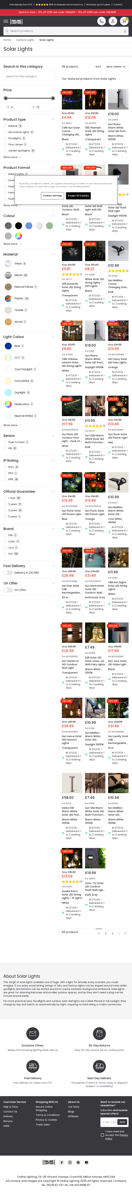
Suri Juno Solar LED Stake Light (117, 662)
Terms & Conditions (48, 1115)
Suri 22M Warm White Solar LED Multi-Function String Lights (94, 440)
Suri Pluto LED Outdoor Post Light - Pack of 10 (71, 439)
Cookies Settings (52, 195)
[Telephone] (101, 21)
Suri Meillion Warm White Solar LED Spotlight (115, 512)
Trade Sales (43, 1124)
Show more (10, 157)
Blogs (71, 1111)
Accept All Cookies (78, 195)
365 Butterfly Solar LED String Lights (71, 287)
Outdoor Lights (25, 40)
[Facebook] (62, 1162)
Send (122, 1121)
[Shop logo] (16, 21)
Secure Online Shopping (44, 1108)
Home (7, 40)
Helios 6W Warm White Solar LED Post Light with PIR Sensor (70, 814)
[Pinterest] (78, 1162)
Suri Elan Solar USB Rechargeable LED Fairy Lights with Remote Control (71, 594)
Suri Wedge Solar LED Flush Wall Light (117, 207)
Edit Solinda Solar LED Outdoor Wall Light (70, 208)
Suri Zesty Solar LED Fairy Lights (117, 360)
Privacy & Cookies (46, 1120)
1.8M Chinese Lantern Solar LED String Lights (72, 362)
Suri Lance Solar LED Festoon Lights (72, 740)
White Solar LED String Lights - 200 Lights (94, 282)
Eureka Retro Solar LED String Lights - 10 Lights (72, 894)
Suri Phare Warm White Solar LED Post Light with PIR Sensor (116, 131)
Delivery (8, 1116)
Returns (8, 1121)
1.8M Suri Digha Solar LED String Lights (117, 586)
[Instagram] (70, 1162)
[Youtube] (86, 1162)
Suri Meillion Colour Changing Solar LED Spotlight (118, 285)
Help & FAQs (10, 1106)
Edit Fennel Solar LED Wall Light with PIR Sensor (93, 208)
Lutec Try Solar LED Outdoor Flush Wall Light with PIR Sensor (94, 888)
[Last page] (125, 933)
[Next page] (119, 933)
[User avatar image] (113, 21)
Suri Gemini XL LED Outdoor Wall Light (70, 664)
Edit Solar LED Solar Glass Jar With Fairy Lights (95, 661)
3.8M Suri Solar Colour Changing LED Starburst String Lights (72, 134)
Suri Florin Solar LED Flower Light (118, 436)
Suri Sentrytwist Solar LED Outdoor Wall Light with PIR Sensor (94, 592)
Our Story (73, 1106)
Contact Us (10, 1111)
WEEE (6, 1126)
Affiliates (73, 1116)
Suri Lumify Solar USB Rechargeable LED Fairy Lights (118, 741)
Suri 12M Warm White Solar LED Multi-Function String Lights (94, 813)
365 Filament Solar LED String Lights (94, 131)
